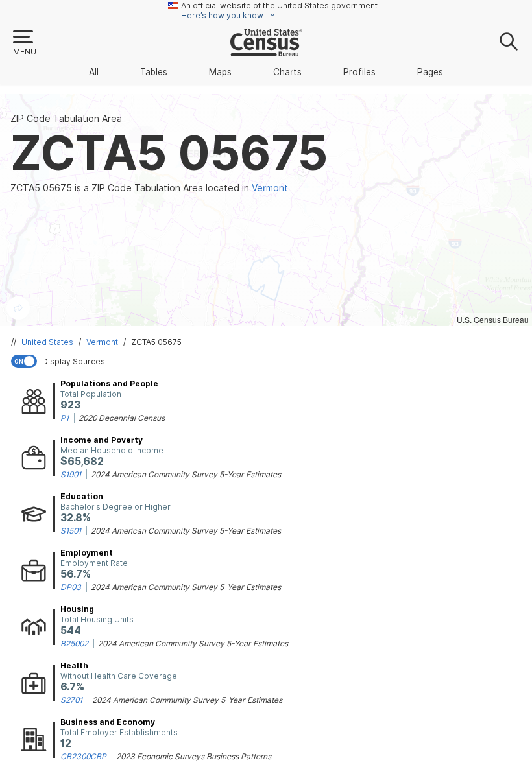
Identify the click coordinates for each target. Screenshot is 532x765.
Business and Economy (107, 722)
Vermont (102, 342)
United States (47, 342)
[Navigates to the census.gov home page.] (266, 51)
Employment (86, 553)
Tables (153, 72)
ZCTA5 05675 (156, 342)
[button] (24, 43)
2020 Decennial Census (122, 418)
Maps (220, 72)
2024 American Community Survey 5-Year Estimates (186, 474)
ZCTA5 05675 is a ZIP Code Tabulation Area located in (149, 188)
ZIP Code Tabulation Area (66, 118)
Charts (287, 72)
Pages (430, 72)
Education (81, 496)
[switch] (268, 361)
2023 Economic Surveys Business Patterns (193, 756)
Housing (77, 609)
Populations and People (109, 383)
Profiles (359, 72)
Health (74, 665)
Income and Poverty (101, 440)
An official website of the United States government (279, 5)
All (94, 72)
